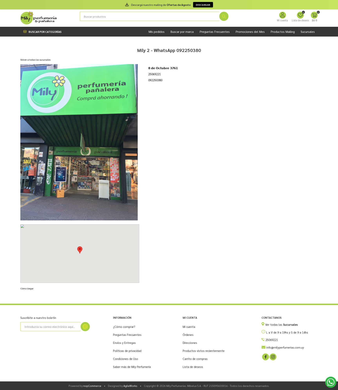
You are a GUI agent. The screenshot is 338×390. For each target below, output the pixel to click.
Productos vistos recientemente (204, 350)
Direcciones (190, 342)
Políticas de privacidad (127, 350)
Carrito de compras (195, 358)
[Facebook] (265, 356)
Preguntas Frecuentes (127, 334)
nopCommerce (92, 385)
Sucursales (308, 32)
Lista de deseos (193, 367)
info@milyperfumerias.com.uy (285, 347)
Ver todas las (281, 324)
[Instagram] (273, 356)
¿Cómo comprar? (124, 326)
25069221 (271, 340)
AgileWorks (130, 385)
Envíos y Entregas (124, 342)
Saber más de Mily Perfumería (132, 367)
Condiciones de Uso (125, 358)
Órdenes (188, 334)
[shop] (79, 142)
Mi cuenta (282, 20)
